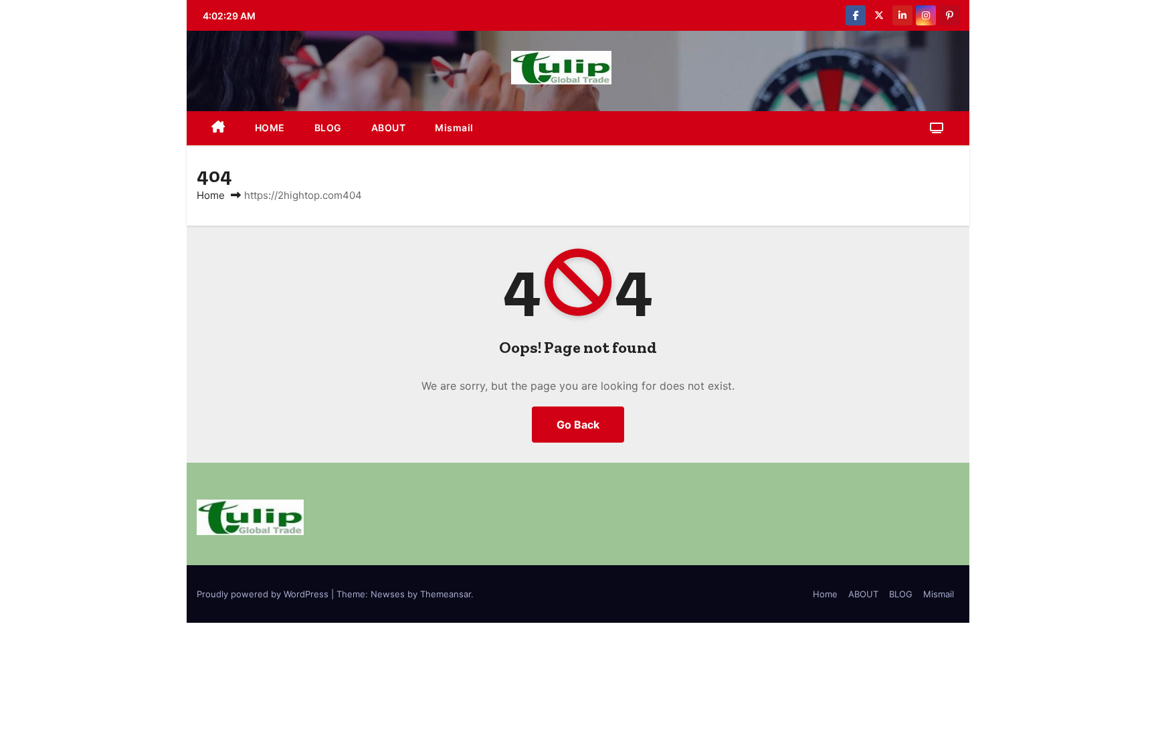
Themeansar (445, 594)
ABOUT (388, 127)
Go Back (578, 424)
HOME (270, 127)
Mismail (454, 127)
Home (211, 195)
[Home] (218, 128)
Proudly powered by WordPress (264, 594)
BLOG (328, 127)
